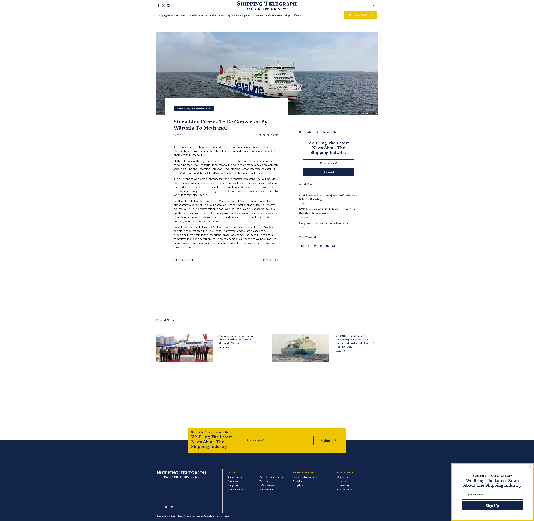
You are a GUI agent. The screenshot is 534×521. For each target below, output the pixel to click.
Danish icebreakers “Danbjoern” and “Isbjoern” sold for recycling (328, 197)
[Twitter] (165, 506)
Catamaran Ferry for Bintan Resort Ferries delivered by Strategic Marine (236, 339)
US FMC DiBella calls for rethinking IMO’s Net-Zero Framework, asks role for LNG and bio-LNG (355, 341)
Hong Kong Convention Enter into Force (323, 223)
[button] (374, 5)
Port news (181, 15)
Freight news (196, 15)
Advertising (343, 485)
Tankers (258, 15)
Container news (214, 15)
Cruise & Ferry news (186, 108)
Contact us (342, 477)
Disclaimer (298, 481)
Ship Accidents (293, 15)
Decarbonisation (203, 108)
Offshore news (274, 15)
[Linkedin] (168, 5)
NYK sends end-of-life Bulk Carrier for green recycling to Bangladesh (328, 211)
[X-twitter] (163, 5)
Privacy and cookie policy (306, 477)
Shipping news (165, 15)
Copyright (298, 485)
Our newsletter (345, 489)
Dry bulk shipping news (239, 15)
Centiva (228, 516)
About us (341, 481)
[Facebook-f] (158, 5)
